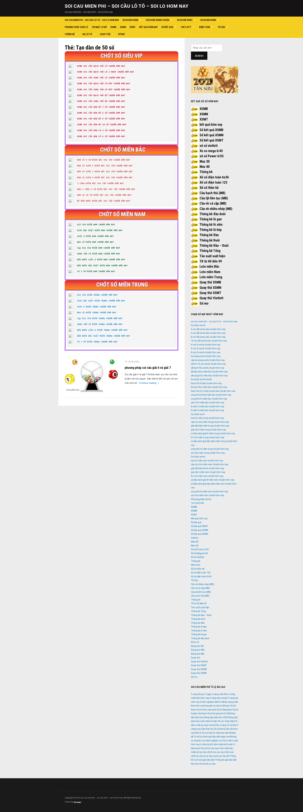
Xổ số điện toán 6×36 (201, 576)
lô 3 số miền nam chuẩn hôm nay (207, 476)
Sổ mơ (121, 34)
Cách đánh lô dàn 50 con (212, 721)
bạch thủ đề (223, 713)
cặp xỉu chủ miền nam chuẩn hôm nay (209, 464)
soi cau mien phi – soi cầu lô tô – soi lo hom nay (126, 6)
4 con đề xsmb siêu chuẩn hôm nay (208, 329)
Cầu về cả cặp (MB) (213, 203)
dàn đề (228, 733)
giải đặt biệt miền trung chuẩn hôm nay (210, 425)
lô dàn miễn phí (219, 744)
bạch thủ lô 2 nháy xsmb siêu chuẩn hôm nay (213, 391)
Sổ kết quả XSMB (211, 130)
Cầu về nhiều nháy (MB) (216, 209)
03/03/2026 (133, 361)
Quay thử (105, 34)
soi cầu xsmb (212, 756)
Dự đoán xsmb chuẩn (157, 20)
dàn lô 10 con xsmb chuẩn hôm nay (208, 364)
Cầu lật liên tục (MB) (214, 198)
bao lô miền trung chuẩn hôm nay (207, 418)
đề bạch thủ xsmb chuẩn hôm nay (207, 368)
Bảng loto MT (197, 646)
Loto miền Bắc (209, 266)
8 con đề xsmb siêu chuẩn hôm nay (208, 337)
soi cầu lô (200, 756)
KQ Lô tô (87, 34)
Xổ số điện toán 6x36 (214, 177)
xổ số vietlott (209, 146)
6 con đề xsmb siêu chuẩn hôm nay (208, 333)
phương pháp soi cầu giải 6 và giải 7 (148, 368)
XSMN (123, 27)
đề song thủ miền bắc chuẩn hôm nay (209, 375)
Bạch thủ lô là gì (209, 713)
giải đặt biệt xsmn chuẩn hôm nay (207, 468)
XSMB (113, 27)
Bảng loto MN (197, 650)
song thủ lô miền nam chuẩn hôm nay (209, 491)
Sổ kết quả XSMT (211, 140)
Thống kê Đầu (209, 235)
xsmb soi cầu (209, 763)
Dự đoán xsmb (130, 20)
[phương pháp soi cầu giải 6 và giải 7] (91, 376)
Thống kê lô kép (210, 230)
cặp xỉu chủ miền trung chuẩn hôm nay (210, 422)
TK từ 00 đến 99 (210, 261)
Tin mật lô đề (99, 27)
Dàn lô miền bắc (216, 733)
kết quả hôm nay (211, 125)
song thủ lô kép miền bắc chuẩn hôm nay (211, 395)
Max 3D (205, 161)
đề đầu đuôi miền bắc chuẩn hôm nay (209, 371)
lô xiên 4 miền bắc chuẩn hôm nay (207, 410)
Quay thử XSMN (210, 288)
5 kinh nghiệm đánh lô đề (212, 702)
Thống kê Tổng (209, 251)
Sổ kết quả (167, 27)
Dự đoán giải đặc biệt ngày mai (215, 736)
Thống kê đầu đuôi (212, 214)
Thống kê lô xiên (211, 225)
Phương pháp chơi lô (76, 27)
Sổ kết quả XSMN (211, 135)
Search (199, 56)
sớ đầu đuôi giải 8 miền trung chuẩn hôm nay (213, 433)
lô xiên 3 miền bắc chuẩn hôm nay (207, 406)
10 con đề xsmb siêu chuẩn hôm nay (209, 340)
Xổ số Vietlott (197, 557)
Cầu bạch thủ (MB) (212, 193)
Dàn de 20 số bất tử (215, 729)
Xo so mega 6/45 (211, 151)
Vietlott (186, 27)
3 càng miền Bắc (220, 694)
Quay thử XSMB (210, 282)
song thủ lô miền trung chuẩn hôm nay (210, 449)
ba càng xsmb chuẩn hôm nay (206, 356)
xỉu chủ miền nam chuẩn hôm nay (207, 495)
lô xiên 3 (231, 744)
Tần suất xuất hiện (212, 256)
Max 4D (205, 167)
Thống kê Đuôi (209, 240)
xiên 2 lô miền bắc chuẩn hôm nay (207, 402)
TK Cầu (221, 27)
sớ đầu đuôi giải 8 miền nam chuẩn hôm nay (212, 480)
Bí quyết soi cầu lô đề (214, 705)
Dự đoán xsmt (185, 20)
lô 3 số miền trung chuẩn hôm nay (207, 437)
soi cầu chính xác (208, 752)
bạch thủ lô (230, 705)
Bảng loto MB (197, 654)
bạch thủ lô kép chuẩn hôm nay (206, 383)
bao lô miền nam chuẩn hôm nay (207, 460)
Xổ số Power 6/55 (200, 549)
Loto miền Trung (211, 277)
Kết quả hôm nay (148, 27)
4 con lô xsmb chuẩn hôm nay (205, 344)
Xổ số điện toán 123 (213, 182)
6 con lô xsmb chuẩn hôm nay (205, 348)
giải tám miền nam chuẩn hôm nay (208, 472)
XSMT (133, 27)
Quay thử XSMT (210, 293)
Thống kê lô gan (210, 219)
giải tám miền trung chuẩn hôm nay (208, 429)
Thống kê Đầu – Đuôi (214, 245)
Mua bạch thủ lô (199, 748)
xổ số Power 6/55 (212, 156)
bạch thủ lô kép (219, 709)
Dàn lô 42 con (201, 733)
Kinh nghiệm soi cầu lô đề (218, 740)
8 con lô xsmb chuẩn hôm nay (205, 352)
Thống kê (70, 34)
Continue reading (149, 383)
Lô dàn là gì (205, 744)
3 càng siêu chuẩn (219, 698)
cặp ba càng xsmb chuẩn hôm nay (208, 360)
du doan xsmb (208, 725)
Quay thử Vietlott (211, 298)
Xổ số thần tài (209, 188)
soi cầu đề (224, 756)
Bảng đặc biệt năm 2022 (216, 717)
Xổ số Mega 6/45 (199, 553)
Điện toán (204, 27)
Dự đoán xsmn (208, 20)
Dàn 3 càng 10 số (223, 725)
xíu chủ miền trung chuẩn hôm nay (208, 453)
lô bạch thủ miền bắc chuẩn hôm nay (209, 387)
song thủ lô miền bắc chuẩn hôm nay (209, 398)
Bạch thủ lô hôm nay (201, 709)
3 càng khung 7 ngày (201, 694)
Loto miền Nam (210, 272)
